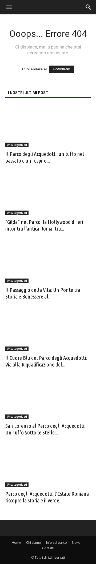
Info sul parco (56, 542)
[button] (88, 7)
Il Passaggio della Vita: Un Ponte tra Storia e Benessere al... (42, 293)
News (76, 542)
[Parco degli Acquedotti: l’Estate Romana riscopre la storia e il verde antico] (48, 466)
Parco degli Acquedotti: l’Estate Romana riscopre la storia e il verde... (47, 496)
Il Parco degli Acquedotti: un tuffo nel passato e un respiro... (44, 157)
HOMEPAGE (61, 69)
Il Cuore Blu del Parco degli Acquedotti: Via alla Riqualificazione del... (46, 361)
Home (16, 542)
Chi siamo (33, 542)
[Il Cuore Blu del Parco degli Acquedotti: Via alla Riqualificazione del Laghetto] (48, 330)
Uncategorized (17, 145)
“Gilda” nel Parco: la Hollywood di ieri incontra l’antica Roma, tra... (44, 225)
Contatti (48, 548)
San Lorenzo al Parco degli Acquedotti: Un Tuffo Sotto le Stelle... (45, 429)
